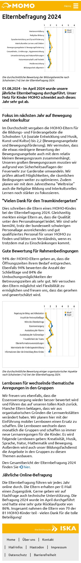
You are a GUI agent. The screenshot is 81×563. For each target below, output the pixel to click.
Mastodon (37, 547)
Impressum (59, 547)
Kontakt (48, 539)
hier (27, 466)
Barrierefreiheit (45, 555)
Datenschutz (18, 555)
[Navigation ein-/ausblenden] (76, 6)
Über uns (28, 539)
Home (11, 539)
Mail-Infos (15, 547)
